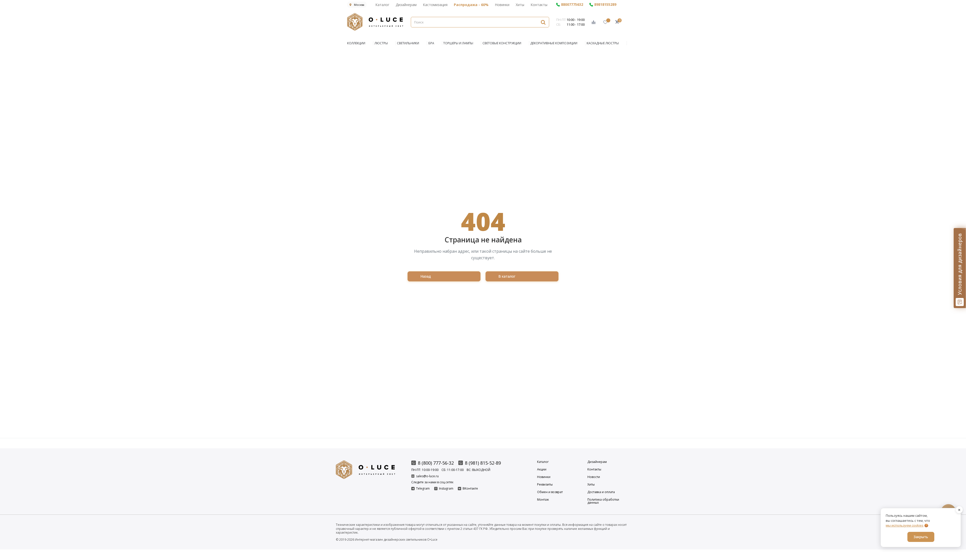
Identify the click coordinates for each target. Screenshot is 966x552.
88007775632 (572, 5)
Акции (541, 469)
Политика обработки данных (603, 501)
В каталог (506, 276)
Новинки (502, 4)
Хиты (520, 4)
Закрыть (921, 536)
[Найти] (543, 22)
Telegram (423, 488)
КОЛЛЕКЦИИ (356, 43)
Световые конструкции (501, 43)
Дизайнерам (406, 4)
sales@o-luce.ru (427, 476)
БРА (431, 43)
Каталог (382, 4)
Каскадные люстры (603, 43)
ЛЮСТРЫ (381, 43)
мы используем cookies (904, 525)
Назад (425, 276)
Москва (359, 5)
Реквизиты (545, 484)
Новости (593, 477)
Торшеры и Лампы (458, 43)
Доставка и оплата (601, 492)
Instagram (446, 488)
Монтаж (543, 500)
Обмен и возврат (550, 492)
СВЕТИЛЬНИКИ (408, 43)
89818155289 (605, 5)
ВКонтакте (470, 488)
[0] (617, 22)
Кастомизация (435, 4)
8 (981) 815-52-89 (483, 462)
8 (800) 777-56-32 (436, 462)
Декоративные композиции (553, 43)
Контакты (539, 4)
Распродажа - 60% (471, 4)
